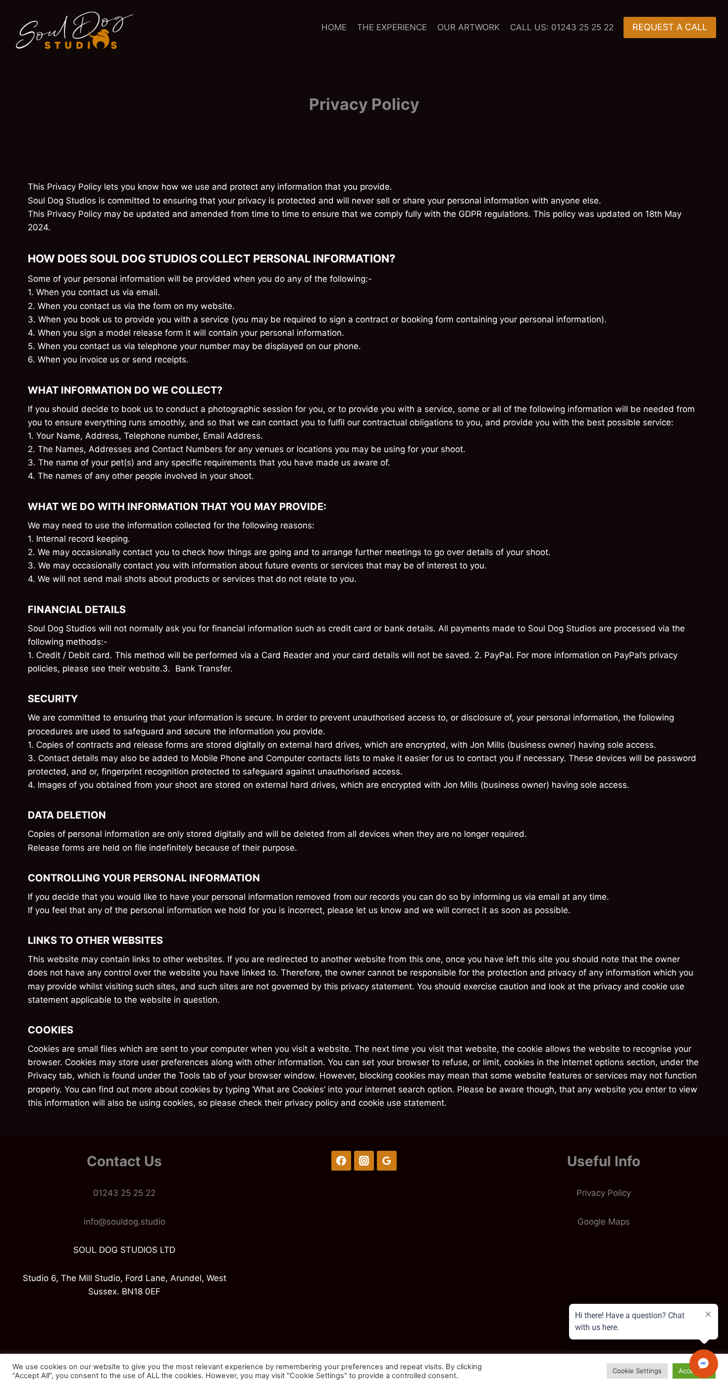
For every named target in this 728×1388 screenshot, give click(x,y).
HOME (334, 27)
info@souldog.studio (124, 1222)
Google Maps (603, 1222)
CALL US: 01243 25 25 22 (562, 27)
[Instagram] (364, 1161)
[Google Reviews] (387, 1161)
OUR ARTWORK (468, 27)
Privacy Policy (603, 1193)
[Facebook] (341, 1161)
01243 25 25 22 (124, 1193)
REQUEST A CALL (669, 27)
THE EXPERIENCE (392, 27)
